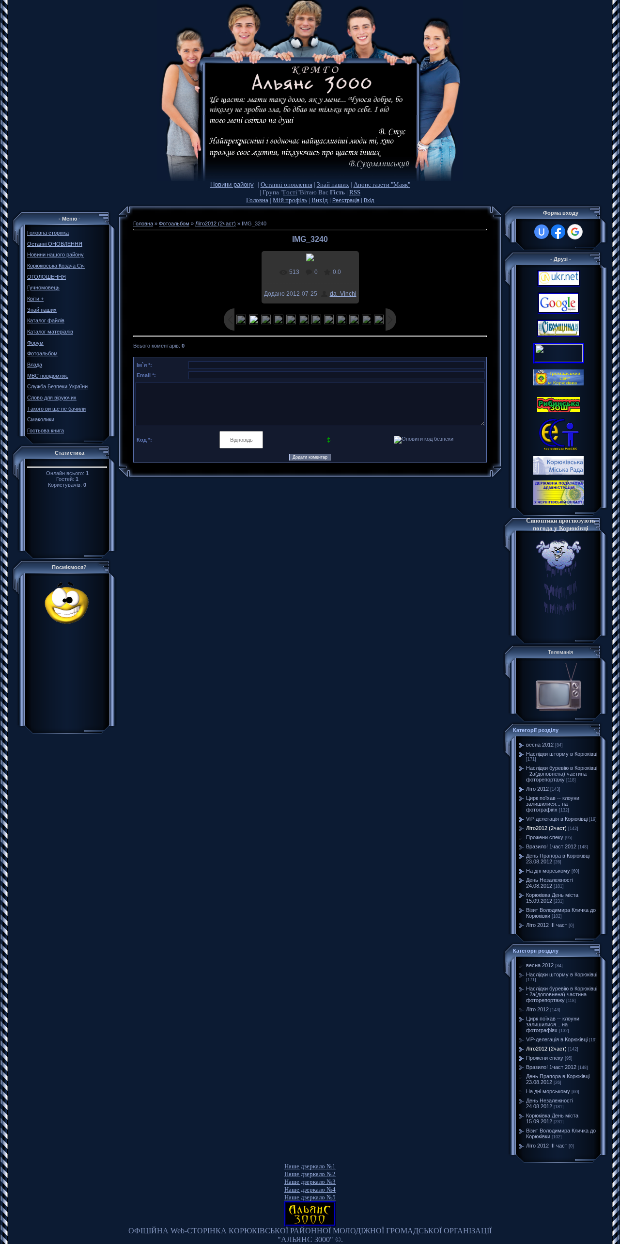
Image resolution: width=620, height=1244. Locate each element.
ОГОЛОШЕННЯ (46, 277)
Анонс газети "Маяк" (382, 184)
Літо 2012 (537, 789)
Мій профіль (290, 200)
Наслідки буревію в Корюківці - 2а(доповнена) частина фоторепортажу (561, 773)
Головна (257, 200)
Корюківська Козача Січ (56, 266)
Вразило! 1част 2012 (551, 846)
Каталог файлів (45, 320)
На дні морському (548, 871)
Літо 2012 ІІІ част (546, 925)
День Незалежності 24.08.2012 (549, 883)
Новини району (232, 184)
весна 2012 (540, 745)
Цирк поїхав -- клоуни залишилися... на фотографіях (552, 804)
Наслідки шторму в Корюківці (561, 754)
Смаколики (40, 419)
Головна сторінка (48, 233)
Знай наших (333, 184)
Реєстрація (345, 200)
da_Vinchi (343, 293)
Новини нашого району (55, 254)
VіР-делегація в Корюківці (557, 819)
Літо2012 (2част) (215, 223)
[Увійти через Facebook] (558, 231)
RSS (354, 192)
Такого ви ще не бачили (56, 409)
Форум (35, 343)
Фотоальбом (42, 353)
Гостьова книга (45, 430)
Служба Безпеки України (57, 386)
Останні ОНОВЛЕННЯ (54, 244)
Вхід (369, 200)
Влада (34, 364)
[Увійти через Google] (575, 231)
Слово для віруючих (52, 397)
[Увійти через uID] (541, 231)
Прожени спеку (544, 837)
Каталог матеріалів (50, 332)
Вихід (319, 200)
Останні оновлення (286, 184)
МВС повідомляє (47, 376)
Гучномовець (43, 287)
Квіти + (35, 299)
